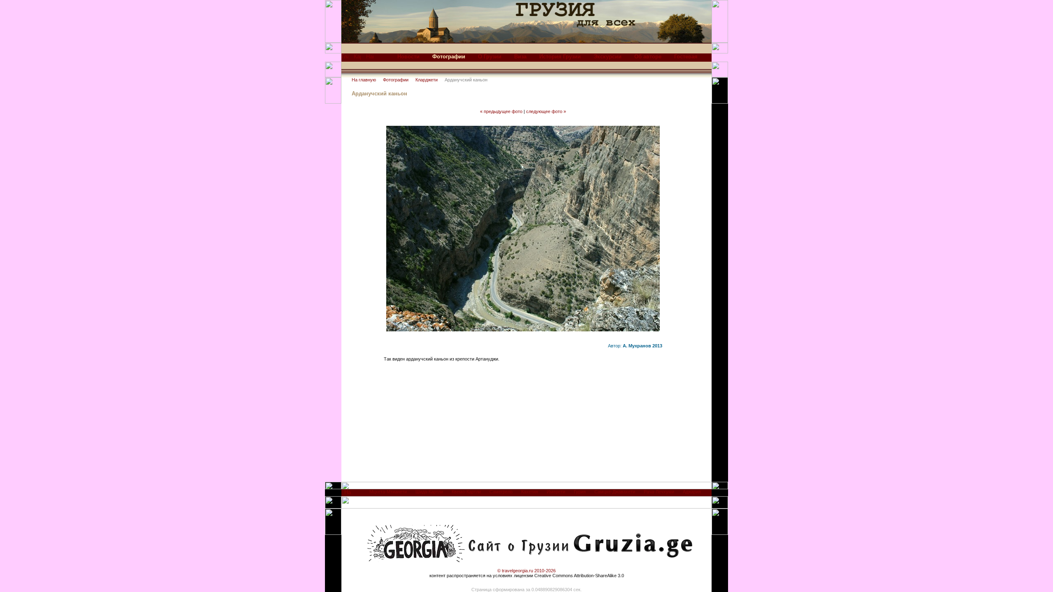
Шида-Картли (429, 491)
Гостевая (686, 56)
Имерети (556, 491)
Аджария (692, 491)
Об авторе (647, 56)
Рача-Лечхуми (659, 491)
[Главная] (344, 59)
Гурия (580, 491)
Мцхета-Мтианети (388, 491)
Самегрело (501, 491)
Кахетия (529, 491)
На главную (364, 79)
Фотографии (395, 79)
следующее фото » (546, 111)
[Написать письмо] (369, 59)
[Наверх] (347, 494)
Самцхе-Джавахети (614, 491)
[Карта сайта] (357, 59)
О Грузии (489, 56)
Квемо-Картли (466, 491)
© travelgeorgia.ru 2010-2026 (526, 570)
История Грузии (560, 56)
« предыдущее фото (501, 111)
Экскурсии (608, 56)
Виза (520, 56)
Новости (408, 56)
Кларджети (426, 79)
